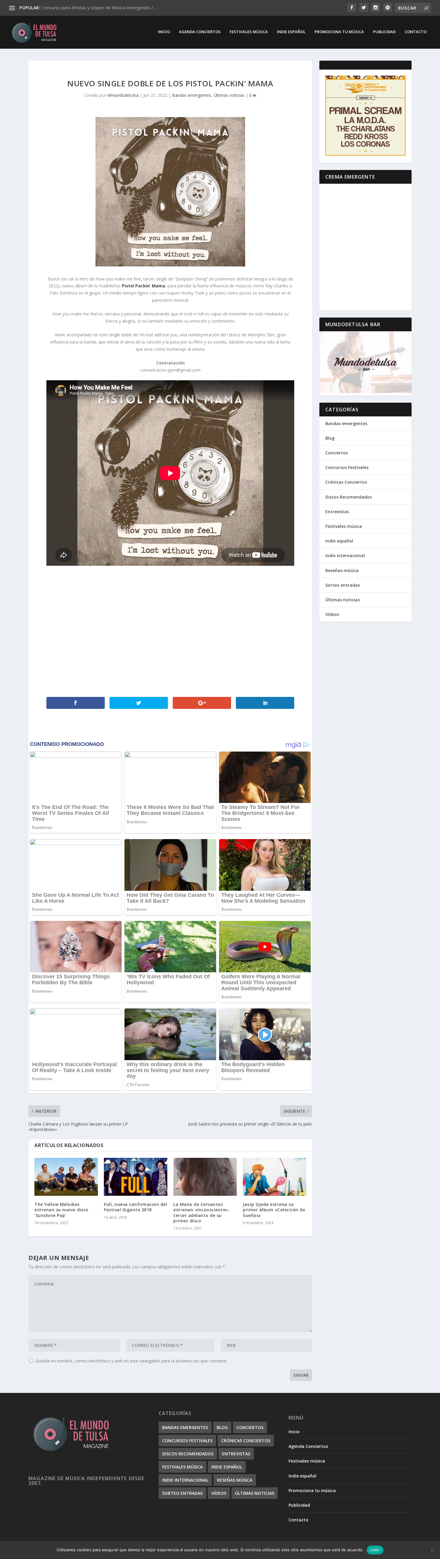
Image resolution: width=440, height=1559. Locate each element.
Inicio (164, 31)
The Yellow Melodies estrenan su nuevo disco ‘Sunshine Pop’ (61, 1209)
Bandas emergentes (191, 95)
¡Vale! (375, 1549)
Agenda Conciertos (200, 31)
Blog (330, 438)
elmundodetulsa (123, 95)
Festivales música (249, 31)
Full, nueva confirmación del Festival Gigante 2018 (135, 1206)
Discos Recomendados (348, 497)
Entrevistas (337, 511)
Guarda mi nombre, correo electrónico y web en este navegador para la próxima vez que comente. (131, 1361)
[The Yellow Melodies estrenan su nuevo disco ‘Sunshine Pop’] (66, 1177)
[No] (432, 1550)
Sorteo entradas (342, 585)
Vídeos (332, 614)
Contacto (416, 31)
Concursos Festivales (346, 467)
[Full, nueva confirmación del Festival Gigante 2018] (135, 1177)
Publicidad (384, 31)
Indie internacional (345, 555)
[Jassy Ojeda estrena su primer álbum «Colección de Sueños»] (274, 1177)
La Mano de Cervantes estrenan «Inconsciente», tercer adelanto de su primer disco (201, 1212)
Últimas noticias (229, 95)
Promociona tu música (339, 31)
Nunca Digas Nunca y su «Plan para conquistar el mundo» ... (100, 7)
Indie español (291, 31)
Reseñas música (342, 570)
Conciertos (336, 453)
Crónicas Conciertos (346, 482)
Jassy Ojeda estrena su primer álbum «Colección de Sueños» (274, 1209)
